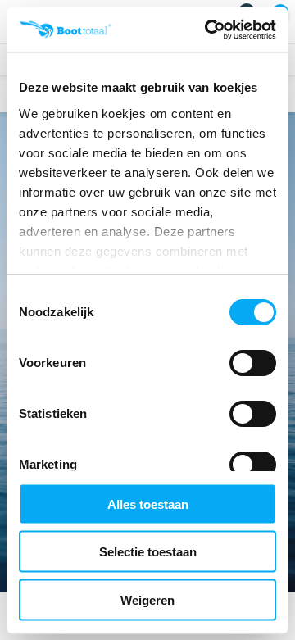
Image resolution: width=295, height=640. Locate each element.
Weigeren (147, 599)
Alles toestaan (147, 504)
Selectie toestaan (148, 552)
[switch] (252, 363)
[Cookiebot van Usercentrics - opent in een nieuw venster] (208, 29)
